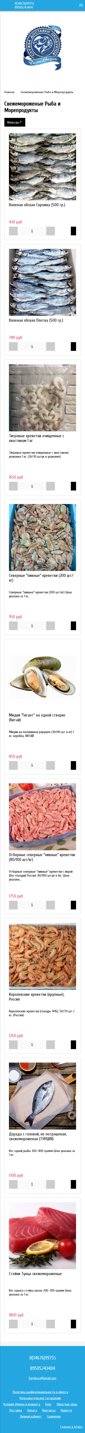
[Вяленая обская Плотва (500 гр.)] (42, 282)
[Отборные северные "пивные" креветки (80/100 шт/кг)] (42, 816)
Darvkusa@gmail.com (42, 1378)
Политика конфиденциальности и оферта (40, 1392)
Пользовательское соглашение (40, 1398)
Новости (66, 1410)
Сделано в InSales (71, 1427)
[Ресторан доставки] (42, 79)
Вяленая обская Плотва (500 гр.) (36, 320)
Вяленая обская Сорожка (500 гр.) (37, 205)
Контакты (49, 1410)
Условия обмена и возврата (21, 1404)
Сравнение (54, 1416)
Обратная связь (67, 1404)
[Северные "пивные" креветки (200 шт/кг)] (42, 537)
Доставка (15, 1410)
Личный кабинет (31, 1416)
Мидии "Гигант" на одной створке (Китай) (37, 717)
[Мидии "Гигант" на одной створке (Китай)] (42, 677)
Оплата (32, 1410)
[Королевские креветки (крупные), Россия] (42, 956)
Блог (48, 1404)
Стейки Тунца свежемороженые (35, 1273)
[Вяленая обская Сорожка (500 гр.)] (42, 166)
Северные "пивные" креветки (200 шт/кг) (41, 578)
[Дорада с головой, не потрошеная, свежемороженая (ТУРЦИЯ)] (42, 1096)
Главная (9, 92)
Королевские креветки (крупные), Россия (36, 997)
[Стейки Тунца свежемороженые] (42, 1235)
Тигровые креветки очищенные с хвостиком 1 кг (36, 438)
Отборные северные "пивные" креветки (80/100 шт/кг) (42, 857)
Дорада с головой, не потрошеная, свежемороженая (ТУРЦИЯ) (38, 1136)
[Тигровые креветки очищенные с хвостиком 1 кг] (42, 397)
